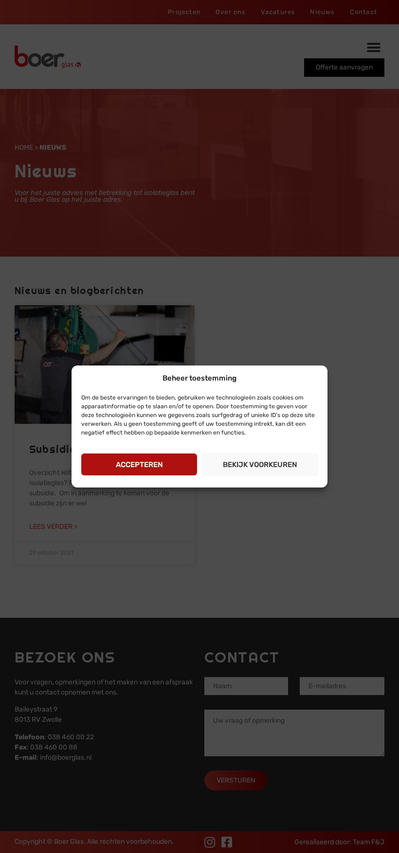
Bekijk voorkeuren (260, 464)
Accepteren (139, 464)
